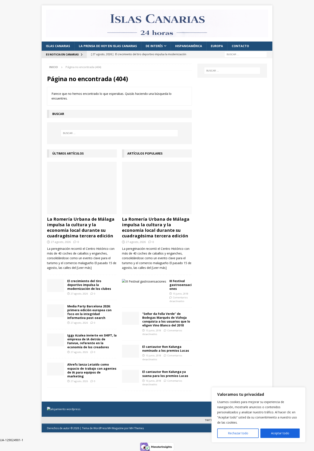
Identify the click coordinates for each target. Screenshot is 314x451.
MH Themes (136, 428)
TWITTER (210, 420)
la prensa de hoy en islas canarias (108, 46)
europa (217, 46)
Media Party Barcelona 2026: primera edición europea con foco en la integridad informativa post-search (89, 312)
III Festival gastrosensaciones (180, 285)
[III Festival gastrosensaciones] (144, 281)
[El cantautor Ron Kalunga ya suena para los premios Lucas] (130, 376)
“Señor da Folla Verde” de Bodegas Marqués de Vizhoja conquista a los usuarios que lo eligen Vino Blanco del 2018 (166, 319)
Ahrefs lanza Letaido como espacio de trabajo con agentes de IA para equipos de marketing (91, 370)
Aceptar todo (280, 433)
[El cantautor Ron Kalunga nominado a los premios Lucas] (130, 351)
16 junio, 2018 (153, 380)
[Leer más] (84, 268)
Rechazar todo (238, 433)
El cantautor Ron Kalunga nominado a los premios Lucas (165, 349)
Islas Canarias (58, 46)
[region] (258, 414)
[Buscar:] (245, 54)
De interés (154, 46)
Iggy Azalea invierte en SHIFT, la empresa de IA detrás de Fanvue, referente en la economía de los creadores (92, 341)
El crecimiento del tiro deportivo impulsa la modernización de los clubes (89, 285)
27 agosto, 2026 (61, 242)
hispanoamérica (188, 46)
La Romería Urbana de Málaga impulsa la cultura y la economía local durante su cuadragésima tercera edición (80, 227)
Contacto (240, 46)
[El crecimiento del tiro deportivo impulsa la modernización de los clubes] (55, 285)
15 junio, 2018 (180, 293)
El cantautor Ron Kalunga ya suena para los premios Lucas (165, 374)
